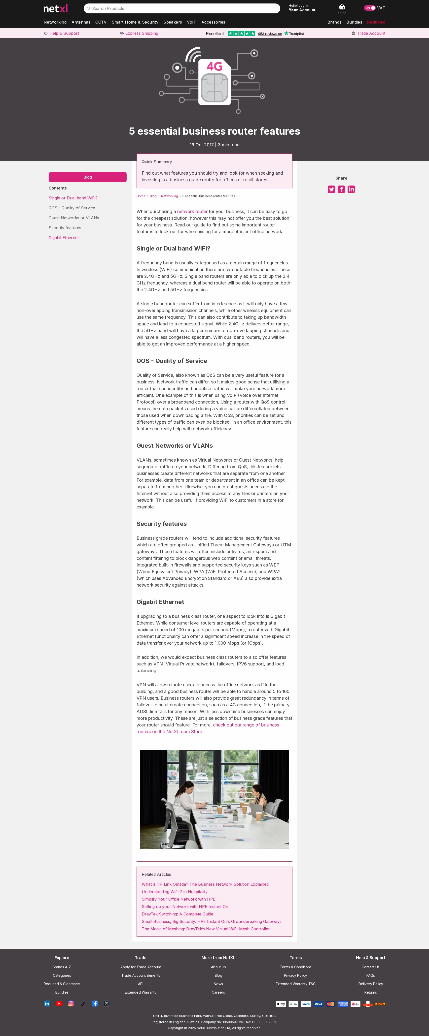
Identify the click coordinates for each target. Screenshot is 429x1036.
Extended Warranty (140, 992)
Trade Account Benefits (140, 975)
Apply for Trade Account (140, 967)
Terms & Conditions (296, 967)
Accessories (213, 22)
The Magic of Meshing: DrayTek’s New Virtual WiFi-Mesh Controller (206, 928)
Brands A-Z (62, 967)
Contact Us (371, 967)
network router (192, 211)
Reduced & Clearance (62, 984)
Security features (65, 227)
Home (141, 196)
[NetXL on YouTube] (59, 1004)
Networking (55, 22)
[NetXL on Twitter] (106, 1004)
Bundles (354, 22)
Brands (334, 22)
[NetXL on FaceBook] (94, 1004)
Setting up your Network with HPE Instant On (185, 906)
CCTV (101, 22)
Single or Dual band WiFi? (73, 197)
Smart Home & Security (135, 22)
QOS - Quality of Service (72, 207)
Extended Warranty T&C (296, 984)
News (218, 984)
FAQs (370, 975)
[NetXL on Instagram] (71, 1004)
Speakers (172, 22)
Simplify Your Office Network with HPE (178, 899)
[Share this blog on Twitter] (331, 190)
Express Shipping (141, 33)
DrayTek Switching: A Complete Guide (177, 913)
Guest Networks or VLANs (74, 217)
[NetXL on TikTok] (82, 1004)
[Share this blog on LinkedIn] (351, 190)
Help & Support (64, 33)
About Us (218, 967)
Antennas (81, 22)
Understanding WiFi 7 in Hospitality (175, 891)
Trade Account (371, 33)
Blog (87, 177)
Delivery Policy (370, 984)
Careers (218, 992)
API (140, 984)
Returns (370, 992)
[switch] (370, 8)
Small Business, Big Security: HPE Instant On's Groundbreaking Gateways (212, 921)
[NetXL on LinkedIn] (47, 1004)
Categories (62, 975)
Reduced (376, 22)
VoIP (191, 22)
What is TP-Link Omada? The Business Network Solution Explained (205, 884)
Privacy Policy (295, 975)
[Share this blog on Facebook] (341, 190)
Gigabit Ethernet (64, 237)
